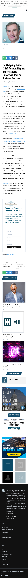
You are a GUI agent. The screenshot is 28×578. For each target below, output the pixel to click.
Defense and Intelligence (7, 529)
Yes (25, 5)
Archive (3, 540)
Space (3, 534)
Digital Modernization (7, 537)
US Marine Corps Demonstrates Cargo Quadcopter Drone (21, 264)
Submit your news (10, 518)
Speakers (4, 559)
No (27, 5)
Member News (10, 254)
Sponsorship (5, 564)
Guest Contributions (11, 516)
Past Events (4, 551)
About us (8, 514)
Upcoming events (6, 549)
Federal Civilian (5, 532)
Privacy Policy (9, 513)
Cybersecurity (5, 527)
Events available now (7, 554)
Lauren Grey (19, 82)
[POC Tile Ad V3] (14, 447)
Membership (5, 561)
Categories (4, 556)
